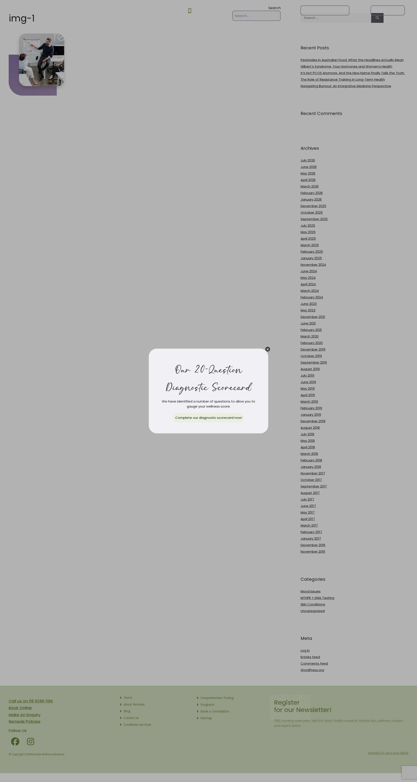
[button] (267, 349)
